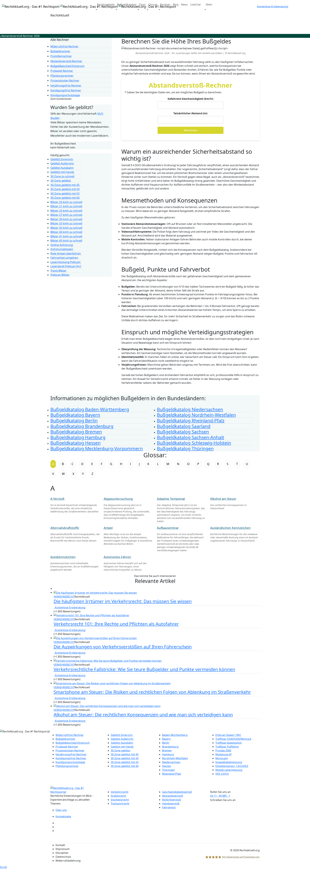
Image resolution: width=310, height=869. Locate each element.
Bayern (166, 739)
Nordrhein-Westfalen (175, 758)
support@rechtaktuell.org (226, 804)
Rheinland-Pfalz (171, 774)
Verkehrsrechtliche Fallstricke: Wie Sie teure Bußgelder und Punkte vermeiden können (144, 669)
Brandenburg (170, 746)
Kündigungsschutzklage (70, 762)
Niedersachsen (171, 762)
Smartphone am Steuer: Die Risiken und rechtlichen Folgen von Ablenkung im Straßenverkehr (152, 692)
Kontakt (60, 845)
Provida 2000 (223, 750)
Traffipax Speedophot (228, 743)
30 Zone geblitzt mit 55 (125, 762)
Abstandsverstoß (172, 796)
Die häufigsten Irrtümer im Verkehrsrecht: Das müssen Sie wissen (123, 601)
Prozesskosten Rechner (70, 750)
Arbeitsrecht (118, 796)
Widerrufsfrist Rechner (70, 735)
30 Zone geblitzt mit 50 (125, 758)
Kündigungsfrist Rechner (71, 758)
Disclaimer (62, 853)
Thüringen (168, 770)
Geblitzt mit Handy (122, 746)
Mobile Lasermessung (228, 770)
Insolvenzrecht (120, 799)
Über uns (61, 810)
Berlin (165, 743)
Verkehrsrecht (64, 596)
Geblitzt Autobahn (122, 743)
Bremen (167, 750)
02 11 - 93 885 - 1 (220, 796)
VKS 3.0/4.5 (222, 774)
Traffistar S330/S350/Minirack (233, 739)
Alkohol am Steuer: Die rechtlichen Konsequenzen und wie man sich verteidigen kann (143, 714)
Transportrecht (120, 803)
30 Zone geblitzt (120, 750)
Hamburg (168, 754)
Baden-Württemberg (174, 735)
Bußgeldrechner (65, 739)
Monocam (221, 758)
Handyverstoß (170, 803)
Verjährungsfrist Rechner (71, 754)
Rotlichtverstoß (171, 799)
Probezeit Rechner (67, 746)
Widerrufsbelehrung (68, 860)
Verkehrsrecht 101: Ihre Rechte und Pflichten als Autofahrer (116, 624)
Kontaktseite (63, 816)
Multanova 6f (223, 754)
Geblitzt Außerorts (122, 739)
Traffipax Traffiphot (227, 746)
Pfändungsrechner (67, 766)
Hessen (166, 766)
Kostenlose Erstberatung (69, 607)
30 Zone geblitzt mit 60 (125, 766)
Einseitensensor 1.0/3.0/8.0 (231, 766)
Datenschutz (63, 856)
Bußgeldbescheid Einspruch (73, 743)
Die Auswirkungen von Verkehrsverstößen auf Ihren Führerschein (123, 647)
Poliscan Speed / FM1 (228, 735)
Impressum (63, 849)
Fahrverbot (169, 807)
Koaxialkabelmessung (228, 762)
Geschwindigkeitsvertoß (177, 792)
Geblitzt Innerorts (122, 735)
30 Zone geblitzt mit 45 (125, 754)
